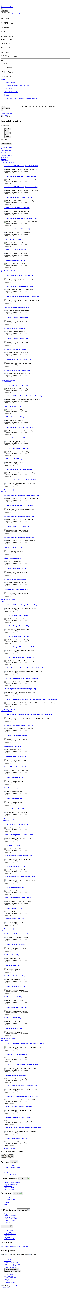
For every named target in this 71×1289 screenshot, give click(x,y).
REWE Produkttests (10, 1174)
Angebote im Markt (10, 1166)
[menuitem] (35, 18)
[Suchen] (54, 106)
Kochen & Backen (6, 113)
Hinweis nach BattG (10, 1266)
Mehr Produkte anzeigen (8, 270)
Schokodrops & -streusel (8, 147)
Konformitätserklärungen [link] (11, 1269)
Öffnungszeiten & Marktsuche (13, 1219)
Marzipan (3, 154)
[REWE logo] (3, 79)
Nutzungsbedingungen (11, 1262)
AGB (6, 1257)
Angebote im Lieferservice (12, 1167)
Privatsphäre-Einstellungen (12, 1264)
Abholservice (8, 1186)
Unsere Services (9, 1171)
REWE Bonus (8, 1169)
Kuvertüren (4, 149)
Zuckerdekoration (6, 150)
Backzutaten (4, 115)
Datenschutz (8, 1259)
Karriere (6, 1201)
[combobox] (9, 106)
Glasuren (3, 152)
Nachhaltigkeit (8, 1197)
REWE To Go (8, 1232)
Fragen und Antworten (11, 1214)
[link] (37, 84)
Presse (6, 1204)
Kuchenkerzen (5, 157)
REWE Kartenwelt (10, 1234)
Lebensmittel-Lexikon (10, 1215)
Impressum (7, 1261)
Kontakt (6, 1206)
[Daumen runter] (10, 1156)
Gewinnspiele (8, 1172)
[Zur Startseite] (7, 3)
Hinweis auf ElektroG (10, 1267)
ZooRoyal (7, 1237)
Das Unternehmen (9, 1199)
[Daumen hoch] (4, 1156)
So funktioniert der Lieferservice (13, 1184)
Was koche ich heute (10, 1220)
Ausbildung (7, 1202)
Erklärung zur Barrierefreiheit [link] (12, 1271)
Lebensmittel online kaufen (12, 1182)
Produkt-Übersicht (9, 1187)
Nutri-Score (7, 1222)
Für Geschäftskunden (10, 1189)
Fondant (3, 159)
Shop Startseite (5, 112)
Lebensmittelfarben (6, 155)
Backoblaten (4, 160)
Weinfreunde (8, 1235)
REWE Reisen (8, 1230)
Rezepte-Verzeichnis (10, 1217)
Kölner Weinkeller (9, 1239)
